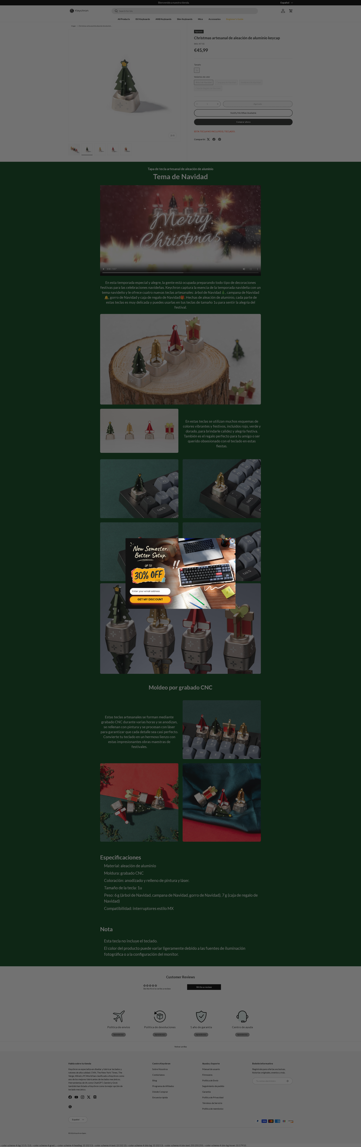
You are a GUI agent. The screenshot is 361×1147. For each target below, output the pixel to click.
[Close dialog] (232, 541)
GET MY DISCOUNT (150, 599)
